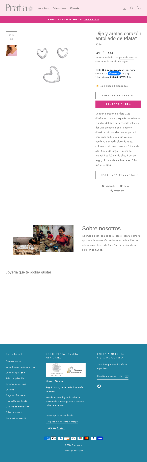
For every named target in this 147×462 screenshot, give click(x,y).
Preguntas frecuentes (16, 395)
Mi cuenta (74, 8)
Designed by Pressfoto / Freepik (62, 421)
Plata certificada (59, 8)
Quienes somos (13, 361)
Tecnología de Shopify (73, 450)
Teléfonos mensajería (16, 418)
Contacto (10, 389)
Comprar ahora (118, 104)
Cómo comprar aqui (15, 372)
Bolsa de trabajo (14, 412)
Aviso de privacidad (16, 378)
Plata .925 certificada (16, 401)
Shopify (61, 427)
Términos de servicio (16, 384)
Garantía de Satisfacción (18, 406)
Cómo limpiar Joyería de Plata (20, 367)
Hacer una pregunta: (118, 174)
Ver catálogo (43, 8)
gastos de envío (126, 57)
